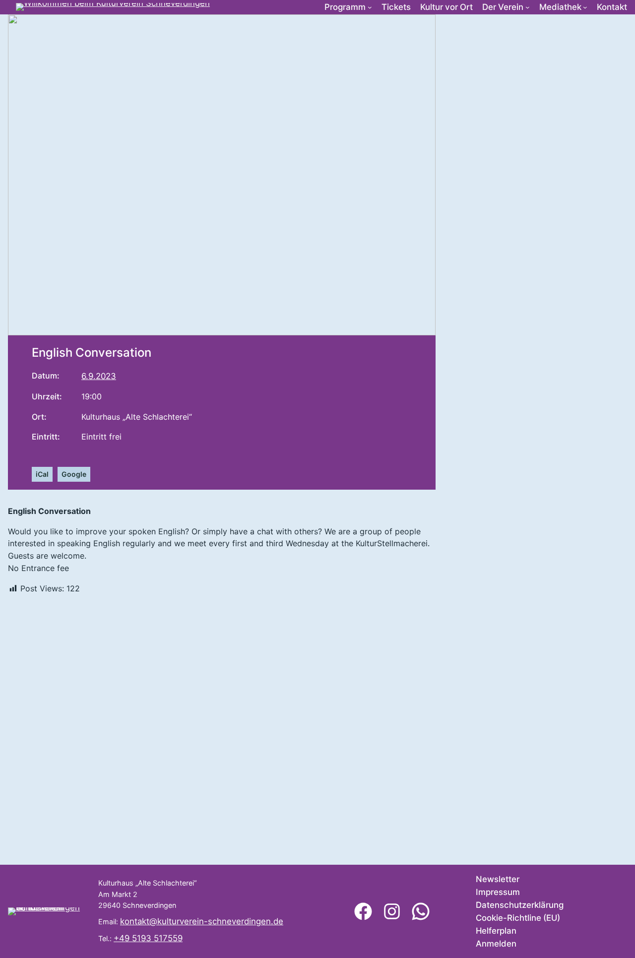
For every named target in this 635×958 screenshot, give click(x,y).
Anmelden (496, 944)
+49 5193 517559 (148, 938)
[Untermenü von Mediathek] (585, 7)
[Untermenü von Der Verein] (527, 7)
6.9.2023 (98, 376)
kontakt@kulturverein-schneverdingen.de (201, 921)
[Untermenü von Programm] (370, 7)
